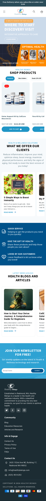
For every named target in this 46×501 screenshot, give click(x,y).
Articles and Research (13, 430)
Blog (6, 422)
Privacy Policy (10, 445)
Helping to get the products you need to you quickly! (25, 233)
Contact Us (9, 441)
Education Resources (13, 426)
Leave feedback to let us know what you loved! (25, 258)
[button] (4, 11)
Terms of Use (10, 448)
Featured (10, 78)
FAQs (6, 452)
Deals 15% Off (36, 78)
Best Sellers (22, 78)
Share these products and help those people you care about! (25, 245)
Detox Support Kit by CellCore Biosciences (14, 117)
